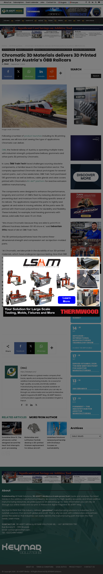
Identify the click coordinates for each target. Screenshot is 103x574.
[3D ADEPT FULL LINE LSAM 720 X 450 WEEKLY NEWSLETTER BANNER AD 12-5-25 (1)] (51, 316)
